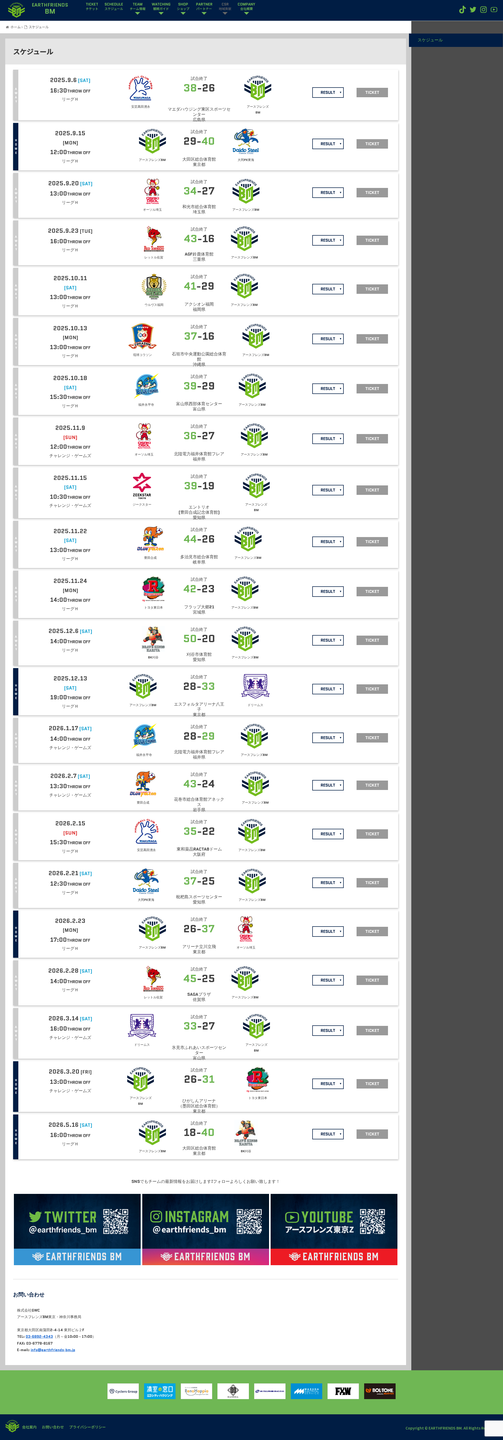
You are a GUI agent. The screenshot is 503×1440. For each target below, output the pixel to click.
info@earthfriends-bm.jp (53, 1349)
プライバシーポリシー (87, 1427)
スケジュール (430, 40)
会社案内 (29, 1427)
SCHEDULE (114, 6)
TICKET (92, 6)
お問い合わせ (53, 1427)
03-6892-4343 (39, 1336)
